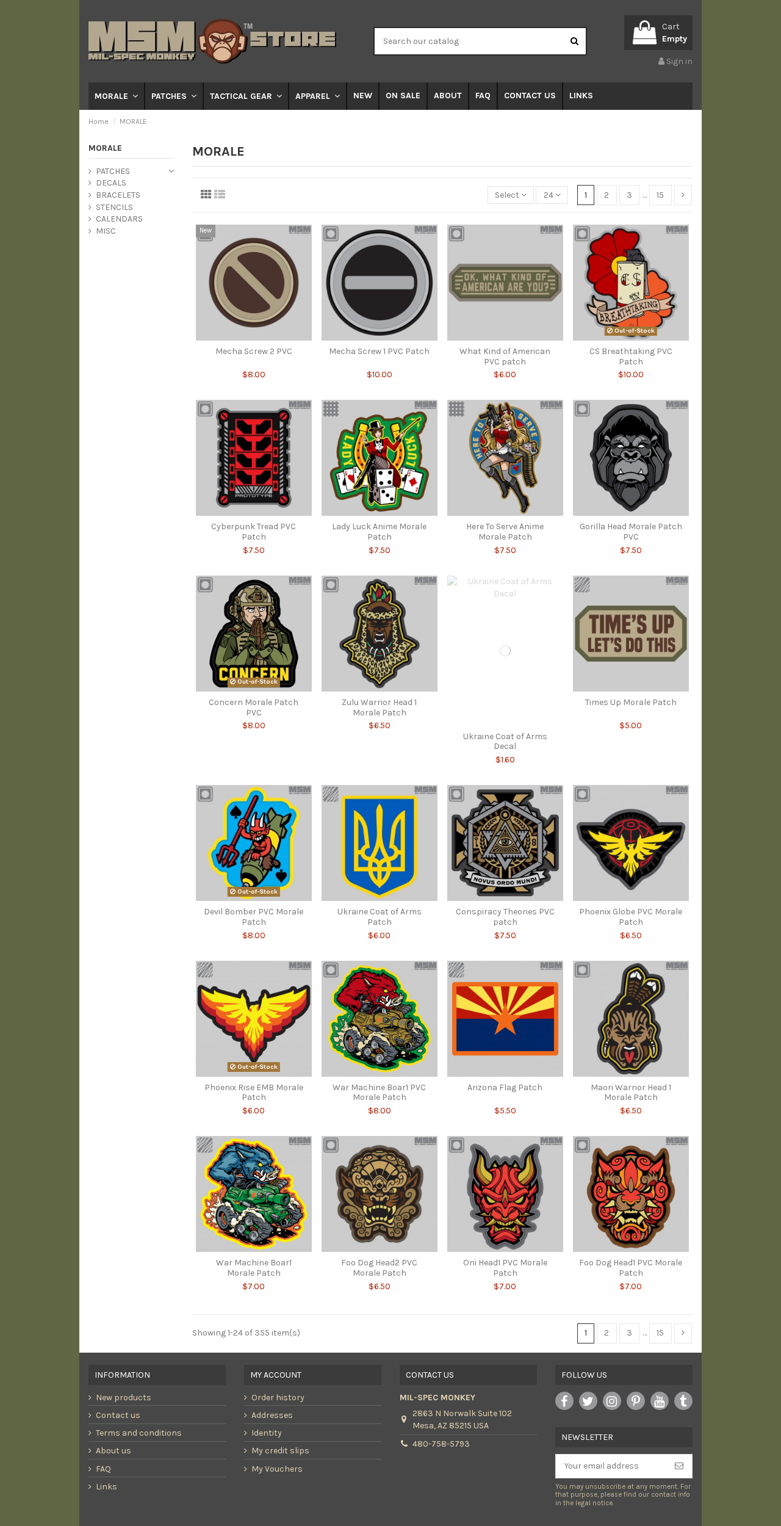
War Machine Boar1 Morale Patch (254, 1267)
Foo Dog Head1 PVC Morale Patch (630, 1267)
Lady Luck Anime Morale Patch (379, 531)
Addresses (272, 1415)
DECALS (111, 183)
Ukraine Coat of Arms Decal (505, 741)
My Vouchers (277, 1469)
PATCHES (113, 171)
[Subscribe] (679, 1466)
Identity (266, 1433)
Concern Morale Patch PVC (253, 707)
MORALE (105, 148)
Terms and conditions (139, 1433)
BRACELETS (118, 195)
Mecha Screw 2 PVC (253, 351)
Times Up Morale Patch (631, 702)
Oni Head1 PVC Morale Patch (505, 1267)
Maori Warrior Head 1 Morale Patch (631, 1092)
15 (660, 195)
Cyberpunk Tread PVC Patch (253, 531)
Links (106, 1486)
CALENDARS (119, 219)
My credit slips (280, 1450)
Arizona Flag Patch (504, 1087)
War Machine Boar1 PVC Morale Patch (379, 1092)
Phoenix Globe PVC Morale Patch (630, 916)
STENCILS (114, 207)
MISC (106, 231)
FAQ (103, 1469)
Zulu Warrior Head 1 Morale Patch (379, 707)
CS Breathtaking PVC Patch (630, 356)
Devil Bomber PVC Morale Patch (253, 916)
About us (113, 1450)
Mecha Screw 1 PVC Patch (379, 351)
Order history (277, 1397)
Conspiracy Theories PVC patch (505, 916)
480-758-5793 (441, 1444)
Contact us (118, 1415)
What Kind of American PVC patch (504, 356)
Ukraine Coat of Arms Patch (379, 916)
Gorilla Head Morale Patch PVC (631, 531)
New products (123, 1397)
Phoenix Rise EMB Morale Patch (253, 1092)
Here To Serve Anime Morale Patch (505, 531)
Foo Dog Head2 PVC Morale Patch (379, 1267)
